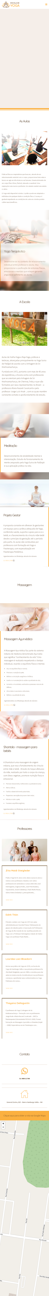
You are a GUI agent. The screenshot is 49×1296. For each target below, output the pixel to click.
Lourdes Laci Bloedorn (19, 958)
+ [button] (3, 1123)
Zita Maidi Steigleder (18, 870)
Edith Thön (12, 914)
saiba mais (9, 900)
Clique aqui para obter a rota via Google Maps (24, 1115)
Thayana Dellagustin (18, 1003)
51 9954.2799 (7, 560)
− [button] (3, 1127)
